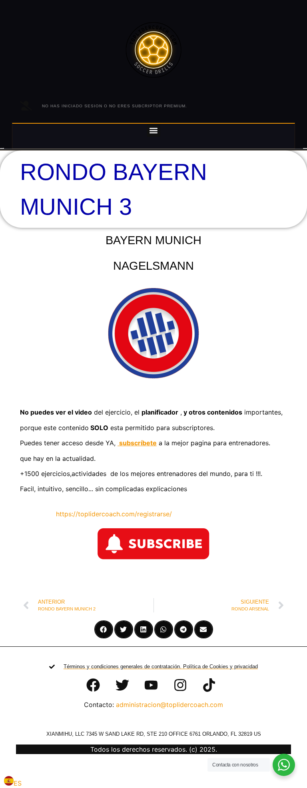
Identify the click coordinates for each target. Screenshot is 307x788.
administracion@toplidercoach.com (169, 705)
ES (18, 783)
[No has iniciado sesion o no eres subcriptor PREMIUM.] (26, 106)
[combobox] (13, 782)
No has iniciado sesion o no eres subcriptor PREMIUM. (114, 106)
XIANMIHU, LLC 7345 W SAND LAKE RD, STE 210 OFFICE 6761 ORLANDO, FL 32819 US (153, 734)
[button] (153, 130)
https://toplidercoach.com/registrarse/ (109, 514)
